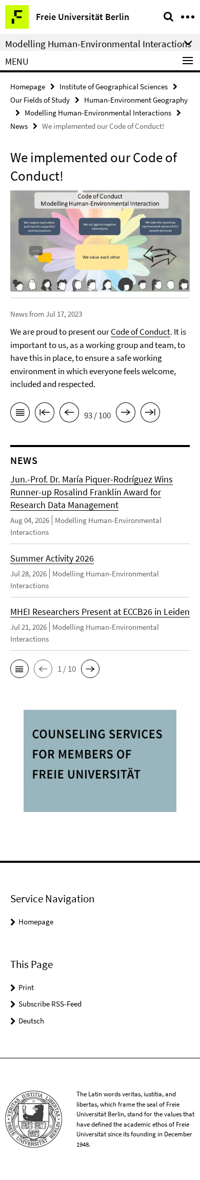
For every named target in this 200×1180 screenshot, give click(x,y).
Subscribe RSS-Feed (50, 1004)
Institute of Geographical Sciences (113, 86)
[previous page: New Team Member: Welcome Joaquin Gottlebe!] (69, 414)
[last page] (150, 414)
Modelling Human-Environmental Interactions (98, 113)
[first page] (44, 414)
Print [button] (26, 987)
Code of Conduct (140, 331)
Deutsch (31, 1021)
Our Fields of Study (40, 100)
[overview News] (20, 414)
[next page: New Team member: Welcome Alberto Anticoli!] (125, 414)
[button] (19, 669)
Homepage (27, 86)
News (19, 126)
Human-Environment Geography (136, 100)
